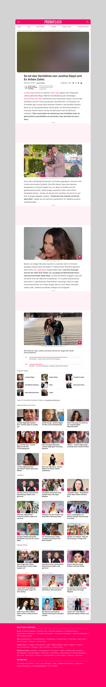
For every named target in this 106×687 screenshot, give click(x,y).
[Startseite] (53, 21)
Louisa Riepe (40, 83)
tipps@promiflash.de (52, 400)
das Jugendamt (40, 270)
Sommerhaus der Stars (33, 99)
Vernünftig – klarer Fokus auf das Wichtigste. (44, 359)
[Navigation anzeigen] (18, 22)
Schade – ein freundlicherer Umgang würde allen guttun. (49, 366)
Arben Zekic (55, 93)
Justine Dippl (29, 93)
